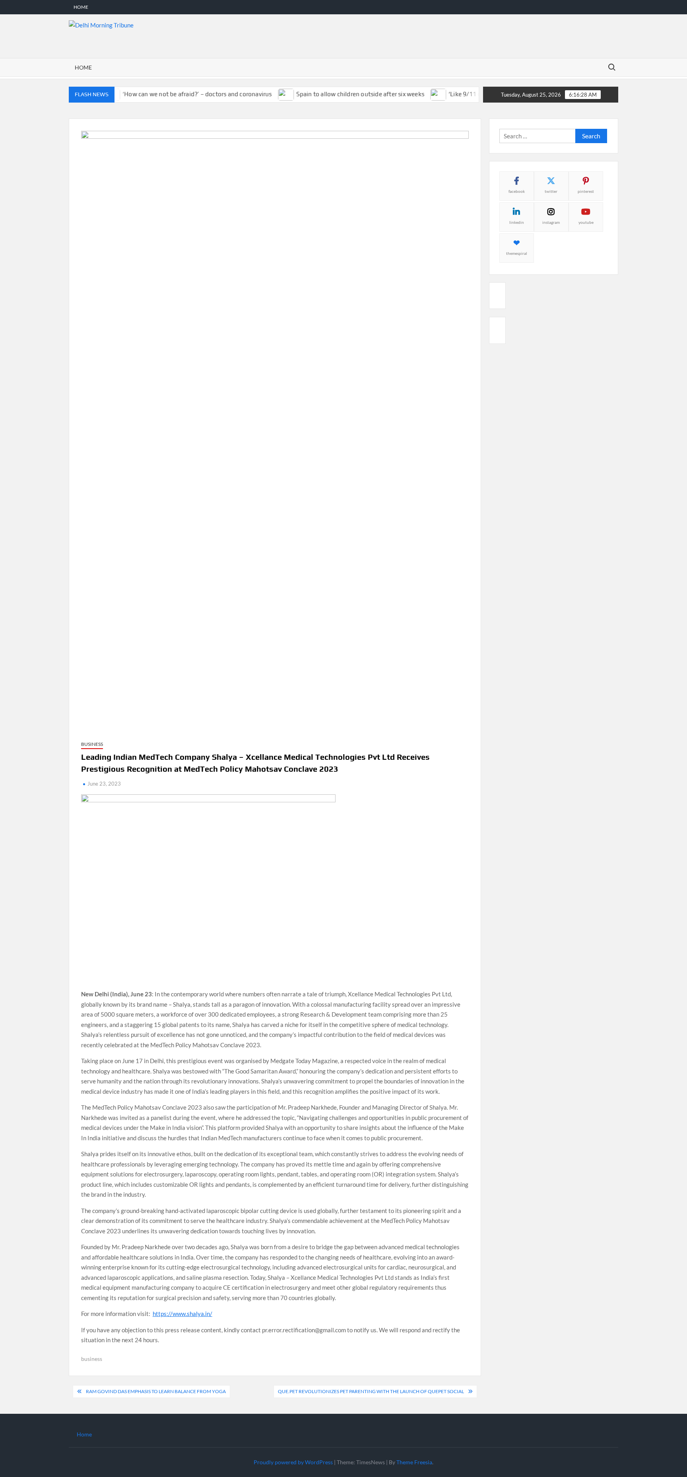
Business (92, 744)
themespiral (516, 253)
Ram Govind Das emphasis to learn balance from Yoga (156, 1391)
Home (81, 7)
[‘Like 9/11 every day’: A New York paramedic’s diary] (419, 93)
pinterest (586, 191)
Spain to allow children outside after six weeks (341, 94)
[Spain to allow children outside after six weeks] (267, 93)
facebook (516, 191)
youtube (586, 222)
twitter (551, 191)
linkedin (516, 222)
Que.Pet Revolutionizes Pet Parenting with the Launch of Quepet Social (371, 1391)
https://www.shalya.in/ (182, 1313)
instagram (551, 222)
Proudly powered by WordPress (293, 1462)
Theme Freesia (414, 1462)
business (91, 1358)
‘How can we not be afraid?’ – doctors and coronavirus (178, 94)
